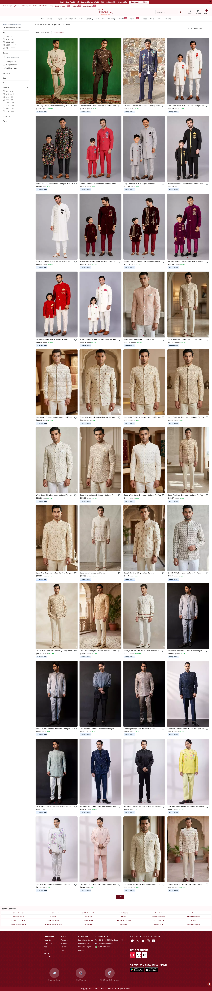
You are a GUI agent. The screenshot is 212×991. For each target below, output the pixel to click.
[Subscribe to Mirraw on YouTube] (142, 941)
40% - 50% (10, 103)
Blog (45, 947)
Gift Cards (76, 6)
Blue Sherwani (54, 913)
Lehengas (58, 19)
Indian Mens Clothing (18, 924)
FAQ (62, 950)
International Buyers (85, 940)
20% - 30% (10, 97)
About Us (47, 940)
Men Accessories (18, 916)
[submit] (180, 12)
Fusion (159, 19)
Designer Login (83, 943)
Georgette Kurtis (11, 65)
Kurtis (81, 19)
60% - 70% (10, 108)
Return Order (43, 6)
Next (120, 896)
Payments (64, 940)
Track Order (33, 6)
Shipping (64, 943)
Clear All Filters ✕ (59, 33)
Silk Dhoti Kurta (158, 920)
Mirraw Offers (49, 957)
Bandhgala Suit (11, 61)
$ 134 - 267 (10, 42)
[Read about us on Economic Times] (132, 955)
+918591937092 (104, 947)
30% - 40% (10, 100)
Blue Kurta (123, 924)
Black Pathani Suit (53, 920)
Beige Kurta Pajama (193, 924)
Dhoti (193, 913)
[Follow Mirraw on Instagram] (148, 941)
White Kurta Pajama (193, 916)
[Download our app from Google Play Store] (137, 969)
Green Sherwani (18, 913)
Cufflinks (53, 916)
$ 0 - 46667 (10, 48)
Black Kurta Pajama (158, 916)
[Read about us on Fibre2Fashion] (144, 955)
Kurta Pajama (123, 913)
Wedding (111, 19)
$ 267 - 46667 (11, 45)
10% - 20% (10, 94)
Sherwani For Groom (123, 920)
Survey (51, 6)
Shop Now (58, 100)
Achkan (193, 920)
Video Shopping (89, 6)
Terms (46, 950)
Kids (103, 19)
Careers (81, 950)
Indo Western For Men (88, 913)
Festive (134, 19)
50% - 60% (10, 105)
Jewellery (89, 19)
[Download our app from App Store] (151, 969)
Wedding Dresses (12, 68)
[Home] (106, 12)
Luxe (152, 19)
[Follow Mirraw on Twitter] (137, 941)
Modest (144, 19)
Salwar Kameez (70, 19)
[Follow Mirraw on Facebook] (153, 941)
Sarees (49, 19)
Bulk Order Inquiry (62, 6)
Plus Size (167, 19)
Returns (64, 947)
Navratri (122, 19)
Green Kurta (158, 924)
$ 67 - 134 (9, 39)
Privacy (46, 953)
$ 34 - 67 (9, 36)
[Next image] (75, 71)
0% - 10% (9, 91)
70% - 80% (10, 111)
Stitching (25, 6)
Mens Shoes (88, 920)
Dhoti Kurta (158, 913)
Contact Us (6, 6)
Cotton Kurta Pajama (18, 920)
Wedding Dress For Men (53, 924)
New (42, 19)
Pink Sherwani (88, 924)
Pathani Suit (88, 916)
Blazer (123, 916)
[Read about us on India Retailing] (138, 955)
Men (97, 19)
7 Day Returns (15, 6)
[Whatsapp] (132, 941)
